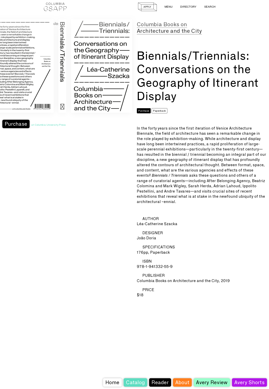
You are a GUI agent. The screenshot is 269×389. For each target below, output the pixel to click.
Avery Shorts (249, 382)
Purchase (16, 124)
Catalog (135, 382)
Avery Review (212, 382)
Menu (169, 6)
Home (112, 382)
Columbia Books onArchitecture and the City (169, 27)
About (182, 382)
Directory (188, 6)
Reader (160, 382)
